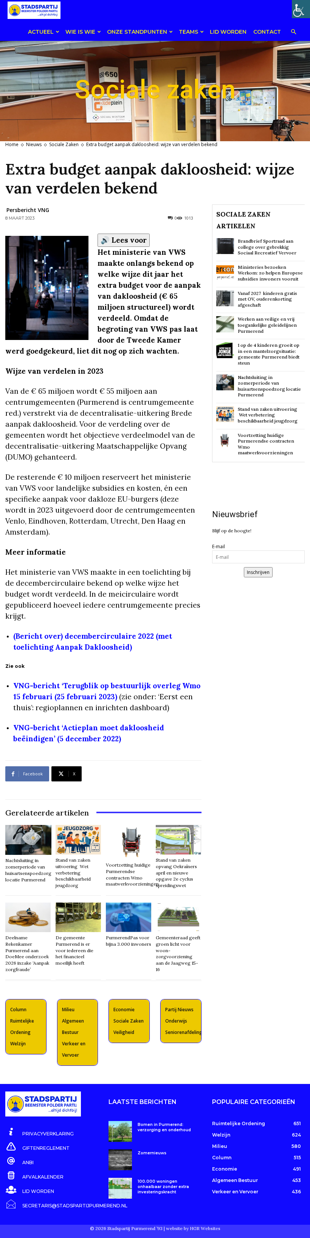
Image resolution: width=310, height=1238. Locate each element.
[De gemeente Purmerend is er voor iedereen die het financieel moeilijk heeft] (78, 917)
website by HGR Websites (193, 1228)
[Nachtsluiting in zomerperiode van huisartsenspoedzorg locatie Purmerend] (28, 840)
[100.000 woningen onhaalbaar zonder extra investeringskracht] (120, 1188)
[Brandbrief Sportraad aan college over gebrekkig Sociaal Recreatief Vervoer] (225, 246)
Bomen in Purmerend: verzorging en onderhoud (164, 1127)
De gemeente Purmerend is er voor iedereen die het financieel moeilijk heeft (74, 950)
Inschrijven (258, 572)
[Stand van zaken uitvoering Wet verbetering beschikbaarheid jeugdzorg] (78, 839)
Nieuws (34, 144)
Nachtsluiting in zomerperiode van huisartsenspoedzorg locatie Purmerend (269, 386)
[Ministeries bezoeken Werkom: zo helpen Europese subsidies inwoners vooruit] (225, 272)
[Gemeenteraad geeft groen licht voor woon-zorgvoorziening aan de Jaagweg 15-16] (178, 917)
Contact (267, 31)
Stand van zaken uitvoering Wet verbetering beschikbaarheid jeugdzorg (73, 872)
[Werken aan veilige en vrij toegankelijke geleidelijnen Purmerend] (225, 324)
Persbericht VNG (27, 210)
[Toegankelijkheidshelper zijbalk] (301, 9)
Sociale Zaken (64, 144)
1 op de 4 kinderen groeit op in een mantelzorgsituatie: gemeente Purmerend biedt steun (268, 354)
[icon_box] (39, 1132)
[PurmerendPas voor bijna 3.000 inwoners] (128, 917)
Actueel (41, 31)
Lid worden (228, 31)
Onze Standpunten (137, 31)
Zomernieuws (152, 1153)
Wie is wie (80, 31)
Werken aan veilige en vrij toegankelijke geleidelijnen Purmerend (267, 325)
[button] (293, 32)
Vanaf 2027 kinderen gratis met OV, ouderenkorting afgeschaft (267, 299)
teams (188, 31)
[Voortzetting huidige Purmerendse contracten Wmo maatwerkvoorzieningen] (132, 842)
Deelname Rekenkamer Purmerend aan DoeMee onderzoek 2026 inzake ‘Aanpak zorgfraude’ (27, 953)
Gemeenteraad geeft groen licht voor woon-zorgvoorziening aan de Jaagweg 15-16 (178, 953)
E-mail (218, 546)
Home (12, 144)
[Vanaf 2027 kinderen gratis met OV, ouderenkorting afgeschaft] (225, 298)
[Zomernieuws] (120, 1159)
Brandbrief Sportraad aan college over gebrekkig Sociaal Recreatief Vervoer (267, 247)
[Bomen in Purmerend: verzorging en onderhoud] (120, 1131)
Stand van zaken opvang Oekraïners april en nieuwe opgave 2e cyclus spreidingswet (176, 872)
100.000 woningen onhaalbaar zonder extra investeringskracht (163, 1186)
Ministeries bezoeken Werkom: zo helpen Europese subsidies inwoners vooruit (270, 273)
